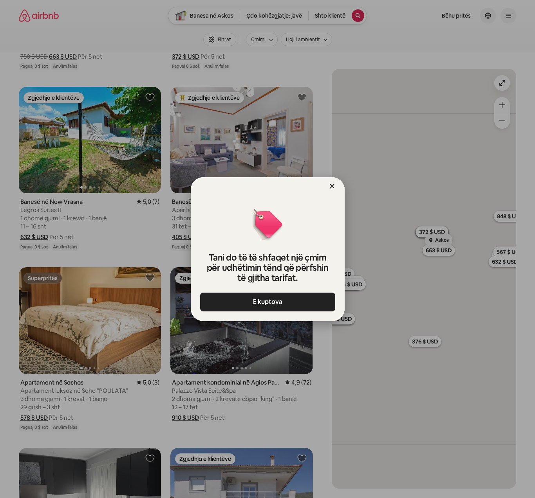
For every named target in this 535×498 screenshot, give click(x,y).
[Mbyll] (332, 186)
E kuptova (267, 302)
